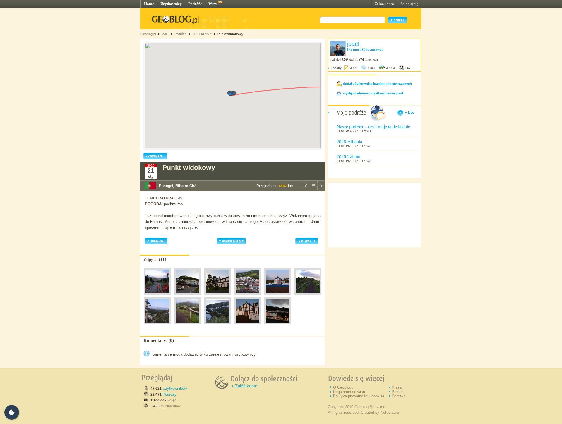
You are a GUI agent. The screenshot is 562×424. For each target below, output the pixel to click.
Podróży (169, 394)
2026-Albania (349, 141)
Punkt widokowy (230, 34)
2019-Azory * (202, 34)
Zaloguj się (409, 3)
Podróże (195, 3)
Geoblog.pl (148, 34)
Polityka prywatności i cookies (359, 396)
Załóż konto (384, 3)
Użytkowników (174, 388)
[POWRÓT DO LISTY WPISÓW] (313, 189)
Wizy (212, 3)
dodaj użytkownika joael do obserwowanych (377, 83)
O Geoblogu (343, 387)
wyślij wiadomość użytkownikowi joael (373, 93)
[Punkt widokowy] (157, 296)
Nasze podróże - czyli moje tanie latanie (373, 126)
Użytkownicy (171, 3)
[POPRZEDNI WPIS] (306, 189)
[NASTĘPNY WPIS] (321, 189)
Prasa (397, 387)
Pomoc (398, 391)
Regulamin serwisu (349, 391)
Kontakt (398, 396)
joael (165, 34)
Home (149, 3)
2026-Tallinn (348, 156)
